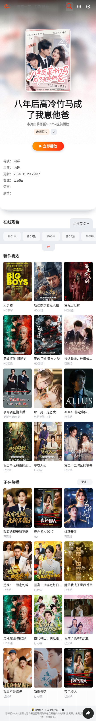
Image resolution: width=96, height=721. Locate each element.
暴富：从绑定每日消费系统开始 (48, 585)
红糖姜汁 (70, 531)
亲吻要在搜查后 (14, 412)
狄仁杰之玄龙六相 (46, 305)
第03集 (50, 236)
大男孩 (8, 305)
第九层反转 (72, 305)
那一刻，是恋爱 (45, 412)
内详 (17, 161)
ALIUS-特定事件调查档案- (78, 412)
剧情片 (43, 131)
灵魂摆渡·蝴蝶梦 (14, 358)
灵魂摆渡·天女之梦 (47, 358)
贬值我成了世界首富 (78, 585)
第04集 (70, 236)
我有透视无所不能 (15, 531)
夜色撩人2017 (44, 531)
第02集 (31, 236)
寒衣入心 (40, 465)
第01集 (12, 236)
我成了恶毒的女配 (76, 638)
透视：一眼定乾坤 (15, 585)
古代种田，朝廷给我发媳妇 (48, 638)
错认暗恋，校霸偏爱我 (78, 358)
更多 (84, 482)
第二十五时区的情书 (78, 465)
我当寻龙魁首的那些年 (17, 465)
